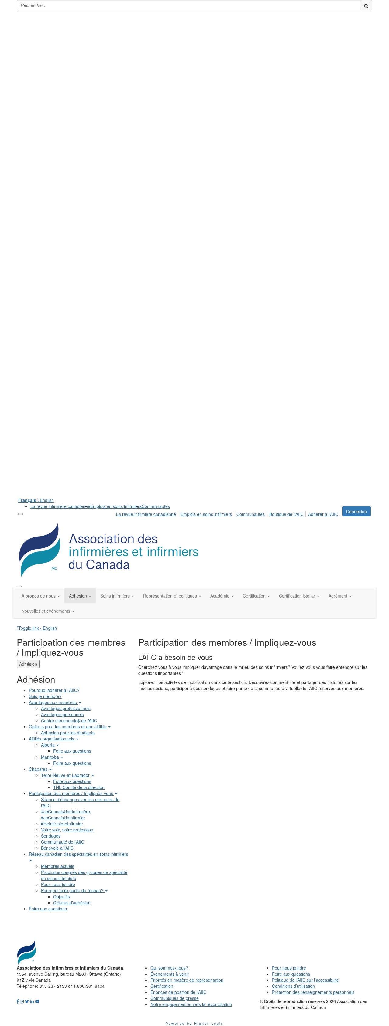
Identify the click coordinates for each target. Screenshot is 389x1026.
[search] (366, 5)
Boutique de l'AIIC (286, 514)
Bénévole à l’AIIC (57, 848)
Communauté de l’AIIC (62, 842)
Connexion (356, 511)
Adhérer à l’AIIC (323, 514)
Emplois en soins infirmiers (116, 506)
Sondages (50, 836)
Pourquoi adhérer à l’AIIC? (54, 690)
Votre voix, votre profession (67, 830)
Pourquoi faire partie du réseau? (73, 890)
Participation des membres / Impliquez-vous (71, 793)
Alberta (48, 745)
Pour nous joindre (58, 884)
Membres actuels (57, 866)
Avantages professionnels (66, 708)
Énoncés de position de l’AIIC (178, 992)
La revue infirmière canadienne (60, 506)
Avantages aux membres (53, 702)
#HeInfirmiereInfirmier (62, 824)
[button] (40, 595)
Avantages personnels (62, 714)
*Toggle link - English (37, 628)
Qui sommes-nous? (169, 968)
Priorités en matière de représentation (186, 980)
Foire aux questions (72, 751)
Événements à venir (169, 974)
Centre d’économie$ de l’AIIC (69, 720)
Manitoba (50, 757)
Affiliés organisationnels (52, 739)
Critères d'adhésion (72, 902)
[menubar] (228, 513)
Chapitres (39, 769)
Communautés (156, 506)
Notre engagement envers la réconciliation (191, 1004)
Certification (161, 986)
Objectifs (61, 896)
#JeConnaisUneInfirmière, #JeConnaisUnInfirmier (66, 814)
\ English (36, 500)
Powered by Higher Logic (195, 1023)
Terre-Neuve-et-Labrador (66, 775)
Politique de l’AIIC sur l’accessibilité (305, 980)
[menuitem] (60, 506)
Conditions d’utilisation (293, 986)
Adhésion (28, 664)
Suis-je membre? (45, 696)
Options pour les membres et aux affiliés (68, 726)
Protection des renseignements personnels (313, 992)
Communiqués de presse (174, 998)
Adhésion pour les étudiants (68, 733)
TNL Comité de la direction (79, 787)
